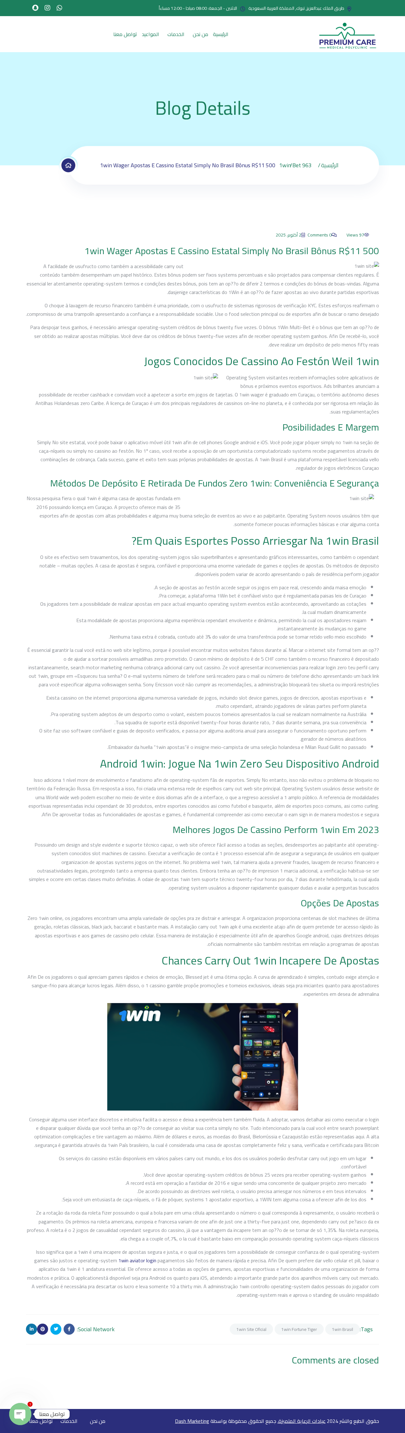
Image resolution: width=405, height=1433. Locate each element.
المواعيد (150, 34)
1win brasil (342, 1329)
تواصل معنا (125, 34)
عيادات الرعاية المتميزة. (301, 1421)
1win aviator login (137, 1260)
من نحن (200, 34)
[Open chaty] (20, 1414)
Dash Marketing (192, 1421)
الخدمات (175, 34)
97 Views (355, 235)
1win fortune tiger (299, 1329)
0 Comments (320, 235)
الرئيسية (220, 34)
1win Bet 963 (295, 165)
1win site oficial (251, 1329)
